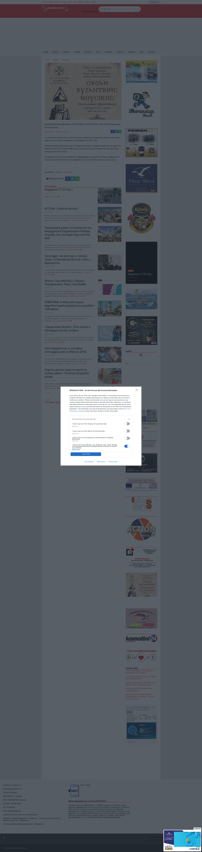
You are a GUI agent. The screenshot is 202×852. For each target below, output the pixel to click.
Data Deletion (89, 461)
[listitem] (101, 419)
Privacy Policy (113, 461)
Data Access (101, 461)
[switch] (127, 423)
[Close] (137, 391)
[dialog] (101, 426)
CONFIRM (86, 454)
